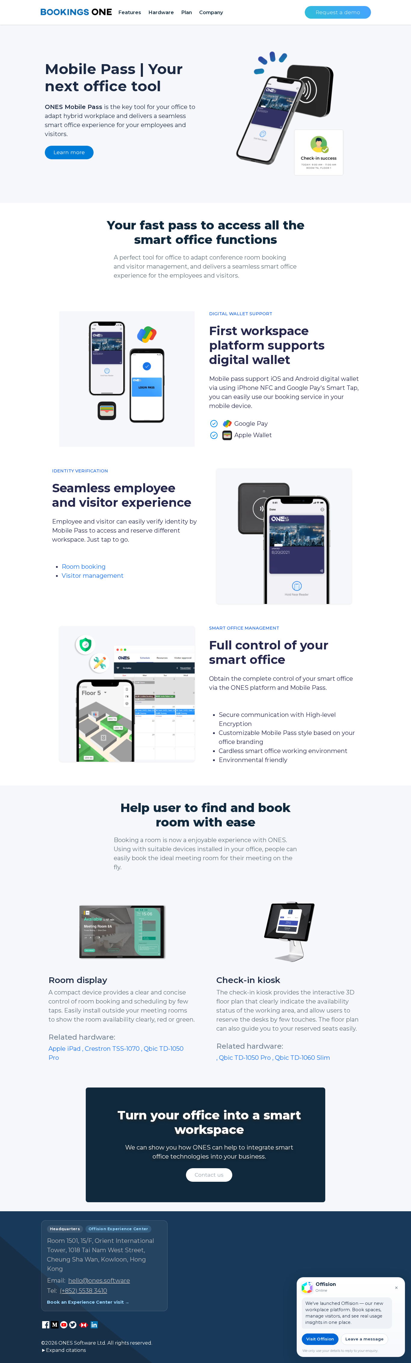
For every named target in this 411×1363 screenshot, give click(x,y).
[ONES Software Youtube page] (63, 1324)
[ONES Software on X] (72, 1324)
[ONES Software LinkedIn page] (94, 1324)
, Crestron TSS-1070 (111, 1048)
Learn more (69, 152)
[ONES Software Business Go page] (84, 1324)
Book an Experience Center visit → (88, 1302)
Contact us (209, 1175)
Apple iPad (65, 1048)
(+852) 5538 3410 (83, 1290)
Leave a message (364, 1339)
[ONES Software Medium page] (54, 1324)
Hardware (161, 12)
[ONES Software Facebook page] (45, 1324)
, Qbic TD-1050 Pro (244, 1057)
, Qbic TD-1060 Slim (301, 1057)
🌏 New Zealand (346, 1341)
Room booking (84, 566)
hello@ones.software (99, 1280)
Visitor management (93, 575)
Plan (186, 12)
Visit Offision (320, 1339)
